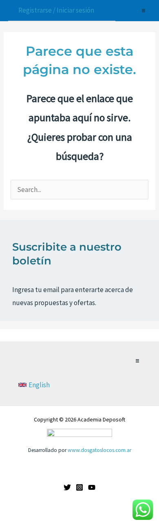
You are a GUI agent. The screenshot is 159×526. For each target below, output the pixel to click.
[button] (143, 10)
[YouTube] (91, 487)
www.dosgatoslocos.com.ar (99, 450)
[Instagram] (79, 487)
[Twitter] (67, 487)
